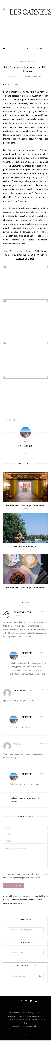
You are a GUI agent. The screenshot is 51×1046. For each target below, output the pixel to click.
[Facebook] (6, 420)
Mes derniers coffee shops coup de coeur (25, 505)
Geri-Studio (32, 1026)
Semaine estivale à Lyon (25, 546)
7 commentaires (33, 77)
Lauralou (25, 446)
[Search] (46, 48)
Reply (45, 612)
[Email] (19, 420)
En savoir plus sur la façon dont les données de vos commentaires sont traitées (25, 899)
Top (26, 1035)
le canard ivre (22, 612)
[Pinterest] (15, 420)
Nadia (17, 743)
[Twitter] (10, 420)
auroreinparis (22, 690)
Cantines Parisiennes (26, 62)
